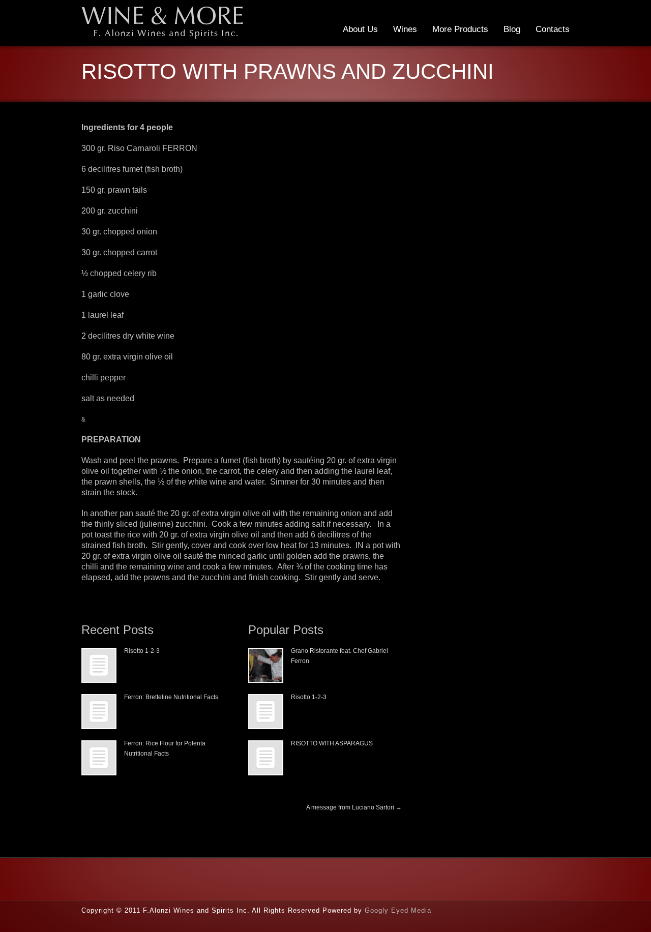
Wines (405, 29)
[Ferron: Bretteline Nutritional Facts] (98, 711)
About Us (360, 29)
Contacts (553, 29)
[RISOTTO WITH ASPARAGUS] (265, 757)
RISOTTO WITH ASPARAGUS (332, 743)
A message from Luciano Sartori (354, 807)
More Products (460, 29)
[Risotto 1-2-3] (98, 665)
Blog (512, 29)
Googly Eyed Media (398, 910)
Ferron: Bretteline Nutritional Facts (171, 697)
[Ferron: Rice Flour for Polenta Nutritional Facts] (98, 757)
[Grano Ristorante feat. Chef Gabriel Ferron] (265, 665)
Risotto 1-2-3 (142, 650)
